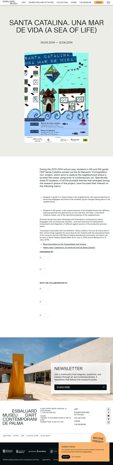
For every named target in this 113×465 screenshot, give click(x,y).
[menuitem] (24, 2)
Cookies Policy (87, 452)
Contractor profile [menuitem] (32, 436)
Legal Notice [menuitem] (46, 460)
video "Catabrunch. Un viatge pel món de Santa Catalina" (72, 247)
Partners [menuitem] (16, 436)
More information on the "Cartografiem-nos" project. (64, 244)
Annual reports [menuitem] (45, 436)
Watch (46, 247)
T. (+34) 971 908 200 (48, 413)
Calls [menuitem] (22, 436)
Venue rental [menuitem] (7, 436)
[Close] (107, 445)
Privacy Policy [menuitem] (58, 460)
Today (99, 2)
